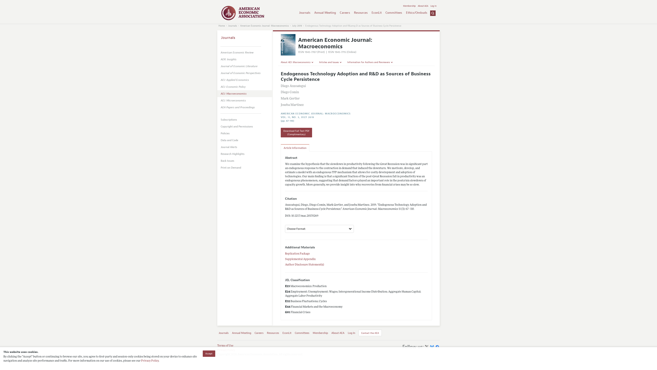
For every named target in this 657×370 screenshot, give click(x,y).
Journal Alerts (229, 147)
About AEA (423, 6)
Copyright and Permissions (237, 126)
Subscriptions (229, 119)
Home (221, 25)
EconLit (377, 13)
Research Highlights (232, 154)
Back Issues (227, 161)
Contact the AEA (370, 333)
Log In (433, 6)
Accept (208, 353)
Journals (304, 13)
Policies (225, 133)
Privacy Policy (150, 361)
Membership (409, 6)
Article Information (295, 148)
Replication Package (297, 253)
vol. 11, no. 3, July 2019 (297, 117)
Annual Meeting (325, 13)
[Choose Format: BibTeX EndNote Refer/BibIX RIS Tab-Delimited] (319, 229)
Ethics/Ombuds (416, 13)
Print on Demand (231, 167)
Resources (361, 13)
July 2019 (297, 25)
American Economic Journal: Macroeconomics (264, 25)
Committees (393, 13)
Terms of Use (225, 345)
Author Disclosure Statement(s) (304, 264)
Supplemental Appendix (300, 259)
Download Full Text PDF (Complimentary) (296, 132)
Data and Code (229, 140)
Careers (345, 13)
